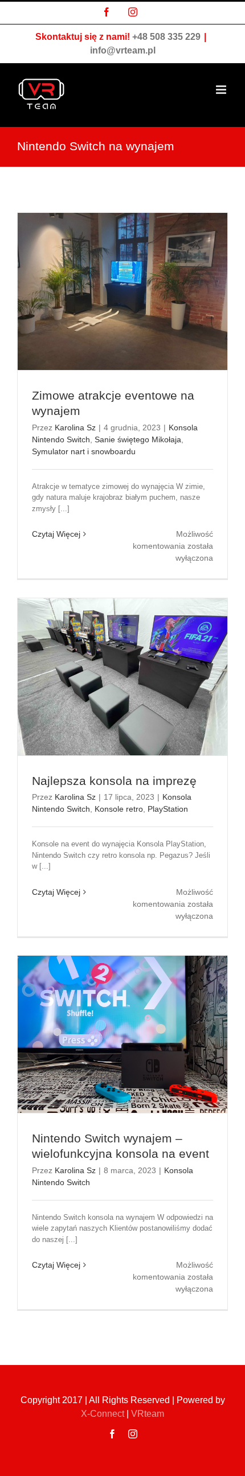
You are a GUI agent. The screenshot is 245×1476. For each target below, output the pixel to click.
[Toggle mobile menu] (222, 90)
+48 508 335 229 (166, 37)
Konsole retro (119, 808)
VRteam (147, 1414)
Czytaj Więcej (56, 533)
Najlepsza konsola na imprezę (121, 780)
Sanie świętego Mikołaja (138, 439)
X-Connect (102, 1414)
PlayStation (168, 808)
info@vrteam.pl (123, 50)
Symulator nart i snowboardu (84, 451)
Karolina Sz (75, 427)
